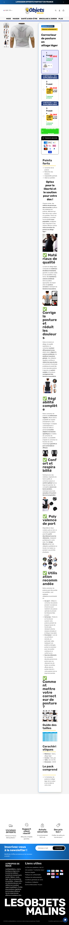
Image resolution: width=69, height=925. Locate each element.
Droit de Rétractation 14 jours (33, 884)
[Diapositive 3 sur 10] (6, 36)
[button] (50, 62)
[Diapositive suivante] (63, 2)
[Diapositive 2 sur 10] (6, 31)
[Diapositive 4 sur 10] (6, 42)
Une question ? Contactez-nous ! (34, 870)
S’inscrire (58, 848)
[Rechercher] (56, 10)
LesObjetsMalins (12, 921)
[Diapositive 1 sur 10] (6, 25)
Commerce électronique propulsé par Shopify (28, 921)
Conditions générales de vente (34, 879)
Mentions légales (30, 872)
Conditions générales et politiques (56, 921)
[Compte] (59, 10)
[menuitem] (61, 18)
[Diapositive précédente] (4, 2)
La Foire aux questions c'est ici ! (34, 867)
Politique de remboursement (33, 877)
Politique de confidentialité (33, 874)
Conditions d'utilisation (31, 882)
